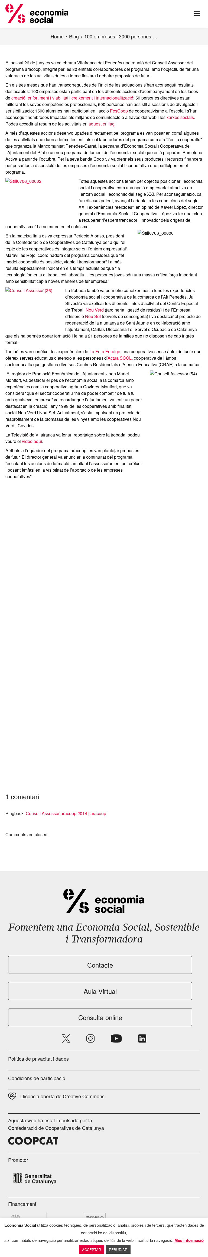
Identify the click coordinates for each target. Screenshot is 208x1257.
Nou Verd (95, 310)
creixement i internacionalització (102, 98)
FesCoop (119, 111)
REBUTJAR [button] (118, 1249)
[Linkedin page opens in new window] (142, 1038)
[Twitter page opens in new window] (66, 1038)
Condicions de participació (36, 1077)
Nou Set (93, 316)
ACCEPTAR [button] (91, 1249)
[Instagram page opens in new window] (90, 1038)
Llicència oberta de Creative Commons (62, 1096)
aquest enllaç (101, 124)
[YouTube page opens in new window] (116, 1038)
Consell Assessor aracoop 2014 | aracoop (66, 813)
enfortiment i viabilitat (48, 98)
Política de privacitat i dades (38, 1058)
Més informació (189, 1240)
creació (18, 98)
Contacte (100, 965)
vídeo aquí (32, 441)
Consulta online (100, 1017)
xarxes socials (180, 117)
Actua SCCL (120, 358)
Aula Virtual (100, 991)
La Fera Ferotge (104, 351)
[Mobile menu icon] (197, 13)
